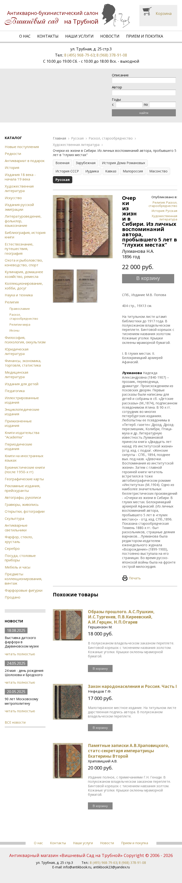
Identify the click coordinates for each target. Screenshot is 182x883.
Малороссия (133, 171)
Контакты (48, 36)
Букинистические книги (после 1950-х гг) (25, 469)
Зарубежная (86, 163)
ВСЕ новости (15, 722)
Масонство (158, 171)
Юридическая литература (16, 351)
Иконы (14, 330)
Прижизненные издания (18, 423)
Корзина (164, 13)
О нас (25, 36)
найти (143, 113)
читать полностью (20, 654)
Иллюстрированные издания (22, 400)
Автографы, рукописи (23, 497)
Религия (12, 302)
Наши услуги (79, 36)
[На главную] (67, 16)
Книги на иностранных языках (24, 458)
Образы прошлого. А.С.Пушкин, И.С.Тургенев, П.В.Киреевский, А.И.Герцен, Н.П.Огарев (121, 617)
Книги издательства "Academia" (22, 435)
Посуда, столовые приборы (20, 558)
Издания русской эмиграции (19, 207)
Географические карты (24, 478)
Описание (120, 75)
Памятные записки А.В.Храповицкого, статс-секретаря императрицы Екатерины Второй (128, 751)
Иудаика (92, 171)
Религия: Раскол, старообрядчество (163, 204)
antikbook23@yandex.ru (111, 867)
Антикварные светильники (16, 527)
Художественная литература (19, 188)
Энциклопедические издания (22, 411)
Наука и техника (19, 295)
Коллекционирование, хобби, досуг (24, 285)
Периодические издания (18, 446)
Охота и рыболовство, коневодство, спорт (24, 262)
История (12, 167)
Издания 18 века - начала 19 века (20, 177)
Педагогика (15, 390)
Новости (109, 36)
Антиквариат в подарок (25, 160)
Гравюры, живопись (22, 504)
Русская (77, 138)
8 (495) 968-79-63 (79, 55)
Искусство (13, 197)
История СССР (67, 171)
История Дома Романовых (123, 163)
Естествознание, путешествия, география (19, 249)
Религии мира (19, 324)
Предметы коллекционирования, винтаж (23, 579)
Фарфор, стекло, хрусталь (19, 539)
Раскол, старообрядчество (23, 316)
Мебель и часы (17, 567)
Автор (117, 87)
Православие (19, 308)
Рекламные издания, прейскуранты (22, 488)
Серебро (12, 548)
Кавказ (110, 171)
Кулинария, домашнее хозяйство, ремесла (24, 274)
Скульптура (14, 518)
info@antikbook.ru (77, 867)
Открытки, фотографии (25, 511)
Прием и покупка (144, 36)
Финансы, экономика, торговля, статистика (23, 363)
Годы (116, 99)
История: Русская (164, 211)
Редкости (13, 153)
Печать (135, 578)
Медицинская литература (16, 374)
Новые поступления (22, 146)
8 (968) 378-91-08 (111, 55)
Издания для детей (21, 383)
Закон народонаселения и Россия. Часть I (132, 686)
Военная (62, 163)
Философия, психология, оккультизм (25, 340)
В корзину (148, 278)
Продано (12, 597)
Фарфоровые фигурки (23, 590)
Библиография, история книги (25, 235)
